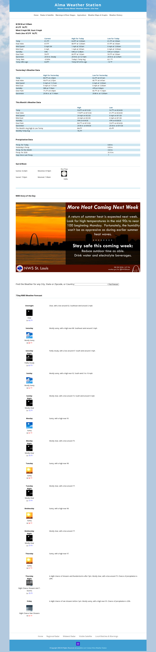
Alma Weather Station (78, 4)
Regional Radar (52, 636)
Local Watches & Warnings (106, 636)
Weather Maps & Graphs (94, 15)
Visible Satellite (85, 636)
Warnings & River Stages (68, 15)
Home (44, 15)
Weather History (109, 15)
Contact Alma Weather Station (97, 648)
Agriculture (81, 15)
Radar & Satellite (53, 15)
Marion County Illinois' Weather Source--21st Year (78, 8)
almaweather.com (81, 648)
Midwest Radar (69, 636)
